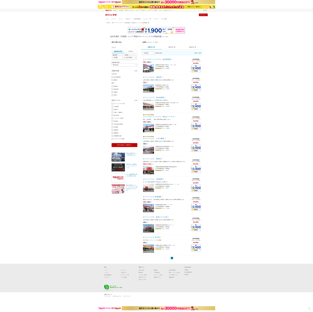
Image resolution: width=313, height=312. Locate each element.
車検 (113, 22)
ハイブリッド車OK (118, 118)
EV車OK (116, 121)
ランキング (155, 19)
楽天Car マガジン (142, 277)
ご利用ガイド (128, 19)
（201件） (167, 249)
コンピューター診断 (119, 138)
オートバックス (119, 22)
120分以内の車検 (118, 124)
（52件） (167, 188)
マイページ (113, 19)
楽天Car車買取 (172, 270)
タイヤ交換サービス (173, 274)
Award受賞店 (117, 77)
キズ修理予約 (157, 272)
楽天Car (108, 22)
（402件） (167, 68)
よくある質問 (164, 19)
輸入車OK (116, 115)
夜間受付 (116, 130)
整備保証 (116, 133)
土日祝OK (116, 106)
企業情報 (186, 269)
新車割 (115, 92)
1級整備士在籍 (117, 136)
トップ (107, 19)
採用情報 (186, 274)
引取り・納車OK (118, 112)
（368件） (167, 150)
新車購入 (156, 270)
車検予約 (141, 272)
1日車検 (116, 127)
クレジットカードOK (119, 103)
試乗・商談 (141, 270)
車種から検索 (197, 53)
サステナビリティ (127, 296)
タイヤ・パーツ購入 (158, 274)
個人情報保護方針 (188, 272)
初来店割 (116, 89)
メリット (121, 19)
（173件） (167, 208)
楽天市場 (205, 10)
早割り (115, 95)
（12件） (167, 170)
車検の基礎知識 (137, 19)
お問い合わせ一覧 (117, 296)
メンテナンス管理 (143, 274)
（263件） (167, 106)
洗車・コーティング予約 (174, 272)
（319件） (167, 128)
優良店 (115, 80)
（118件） (167, 228)
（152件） (167, 88)
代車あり (116, 109)
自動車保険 (171, 277)
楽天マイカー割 (142, 279)
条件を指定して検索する (124, 145)
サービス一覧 (107, 296)
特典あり (116, 86)
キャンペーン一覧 (147, 19)
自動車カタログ (157, 277)
